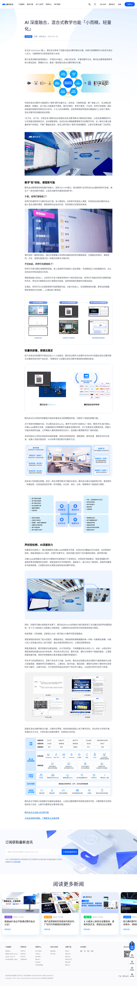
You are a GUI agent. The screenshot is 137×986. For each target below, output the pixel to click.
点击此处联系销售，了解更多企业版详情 (42, 818)
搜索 (95, 4)
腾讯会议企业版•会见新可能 (37, 812)
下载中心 (130, 4)
